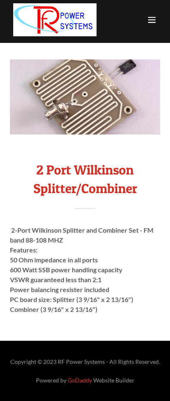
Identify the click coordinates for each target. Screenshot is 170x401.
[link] (55, 19)
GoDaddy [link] (80, 380)
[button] (152, 20)
